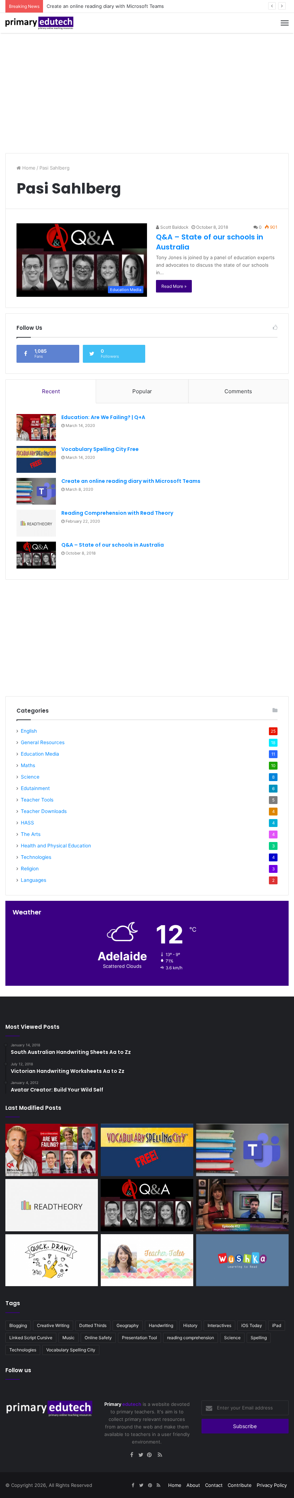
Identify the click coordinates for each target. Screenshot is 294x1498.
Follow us (18, 1370)
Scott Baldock (174, 227)
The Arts (31, 834)
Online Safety (98, 1337)
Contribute (240, 1485)
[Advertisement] (147, 90)
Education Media (40, 754)
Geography (128, 1325)
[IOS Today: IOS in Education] (242, 1205)
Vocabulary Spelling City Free (100, 449)
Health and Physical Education (56, 845)
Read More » (173, 286)
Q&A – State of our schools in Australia (112, 544)
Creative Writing (53, 1325)
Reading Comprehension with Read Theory (117, 513)
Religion (30, 868)
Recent (51, 391)
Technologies (36, 857)
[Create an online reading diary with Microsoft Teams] (36, 491)
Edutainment (35, 788)
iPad (276, 1325)
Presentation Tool (139, 1337)
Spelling (259, 1337)
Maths (28, 765)
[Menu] (285, 23)
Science (30, 777)
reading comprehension (190, 1337)
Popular (142, 391)
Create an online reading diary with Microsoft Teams (105, 6)
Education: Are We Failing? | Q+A (103, 417)
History (190, 1325)
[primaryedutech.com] (39, 22)
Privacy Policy (272, 1485)
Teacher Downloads (44, 811)
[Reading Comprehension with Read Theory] (36, 523)
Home (28, 168)
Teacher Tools (37, 800)
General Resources (43, 742)
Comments (238, 391)
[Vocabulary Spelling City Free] (36, 459)
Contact (214, 1485)
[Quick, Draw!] (51, 1260)
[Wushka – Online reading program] (242, 1260)
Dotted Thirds (92, 1325)
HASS (27, 823)
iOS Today (251, 1325)
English (29, 731)
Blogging (18, 1325)
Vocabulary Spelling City (70, 1349)
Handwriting (161, 1325)
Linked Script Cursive (30, 1337)
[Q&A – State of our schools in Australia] (36, 555)
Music (68, 1337)
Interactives (219, 1325)
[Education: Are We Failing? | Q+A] (36, 427)
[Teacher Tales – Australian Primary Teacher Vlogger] (147, 1260)
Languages (33, 880)
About (193, 1485)
